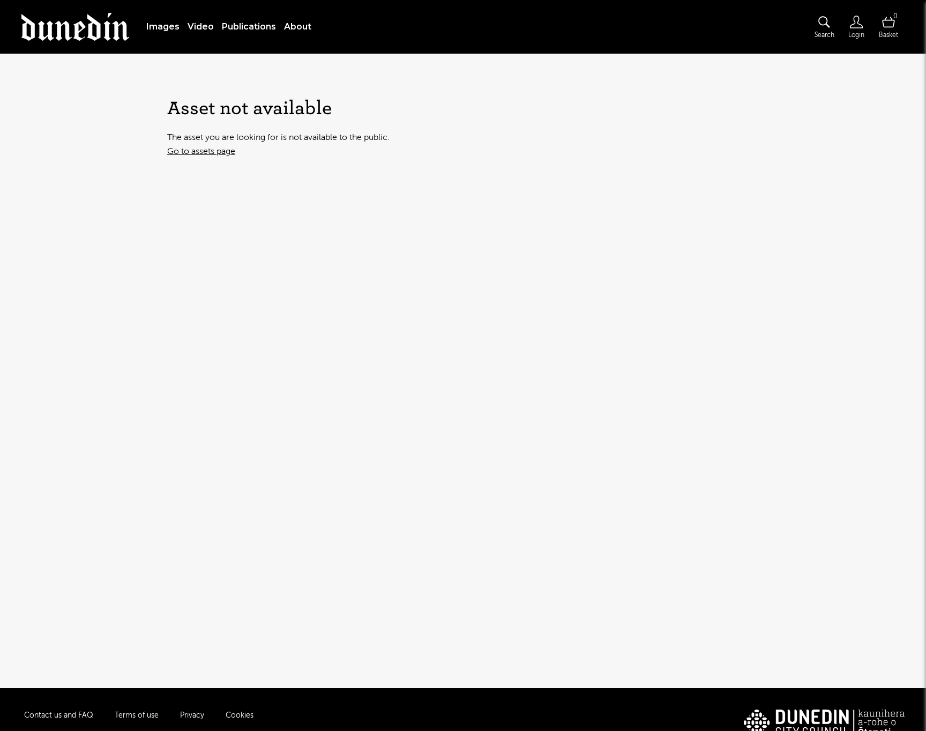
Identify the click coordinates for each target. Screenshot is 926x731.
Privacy (192, 715)
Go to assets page (201, 151)
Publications (249, 26)
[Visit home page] (75, 27)
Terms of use (137, 715)
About (297, 26)
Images (163, 26)
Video (201, 26)
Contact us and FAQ (58, 715)
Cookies (239, 715)
